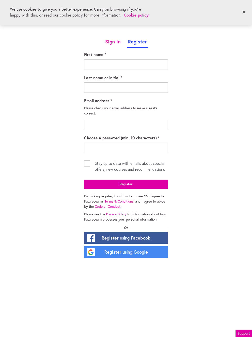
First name (102, 54)
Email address (105, 100)
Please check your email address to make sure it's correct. (121, 110)
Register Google (126, 252)
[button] (244, 333)
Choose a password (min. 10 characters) (126, 137)
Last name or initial (110, 77)
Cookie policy (136, 15)
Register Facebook (126, 238)
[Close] (244, 12)
